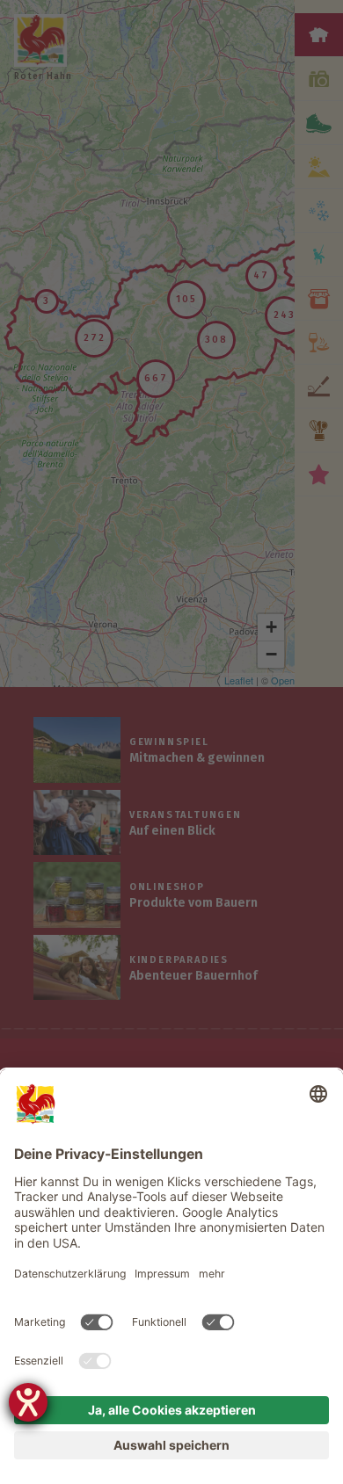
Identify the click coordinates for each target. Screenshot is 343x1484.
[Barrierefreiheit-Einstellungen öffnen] (28, 1402)
